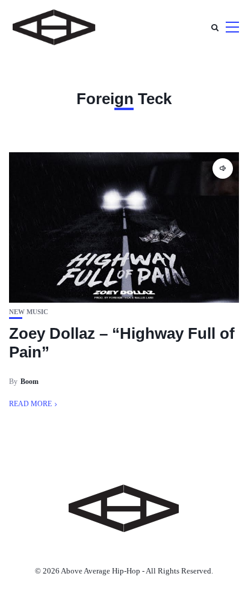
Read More (30, 404)
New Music (28, 312)
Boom (29, 381)
